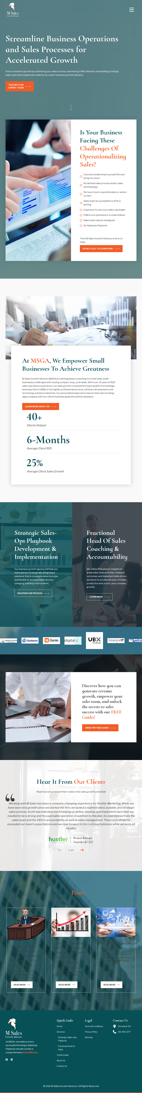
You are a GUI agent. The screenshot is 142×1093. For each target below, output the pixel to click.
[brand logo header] (13, 10)
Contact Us (62, 1066)
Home (59, 1026)
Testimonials (63, 1055)
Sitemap (89, 1037)
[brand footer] (14, 1028)
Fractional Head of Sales (66, 1048)
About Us (61, 1060)
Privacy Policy (91, 1032)
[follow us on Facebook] (7, 1059)
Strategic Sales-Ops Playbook (67, 1039)
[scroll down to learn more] (71, 107)
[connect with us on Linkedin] (12, 1059)
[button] (131, 9)
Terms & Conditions (94, 1026)
